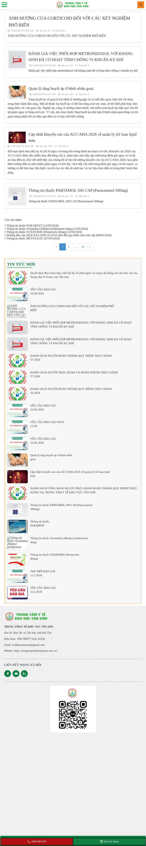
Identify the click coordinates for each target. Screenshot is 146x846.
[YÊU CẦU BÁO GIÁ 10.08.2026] (17, 294)
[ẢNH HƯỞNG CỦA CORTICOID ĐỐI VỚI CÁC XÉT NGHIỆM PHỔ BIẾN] (17, 311)
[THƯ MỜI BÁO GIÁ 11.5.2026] (17, 576)
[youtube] (16, 673)
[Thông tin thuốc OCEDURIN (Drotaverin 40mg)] (17, 559)
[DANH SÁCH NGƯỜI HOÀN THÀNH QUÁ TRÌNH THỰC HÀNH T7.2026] (17, 360)
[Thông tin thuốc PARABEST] (17, 526)
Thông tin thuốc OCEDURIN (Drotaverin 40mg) (44, 232)
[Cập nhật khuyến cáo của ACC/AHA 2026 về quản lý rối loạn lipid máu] (17, 477)
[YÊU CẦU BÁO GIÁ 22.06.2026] (17, 410)
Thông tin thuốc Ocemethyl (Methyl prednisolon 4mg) (47, 228)
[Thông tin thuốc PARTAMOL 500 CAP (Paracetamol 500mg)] (17, 510)
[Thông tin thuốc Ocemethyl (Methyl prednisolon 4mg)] (17, 543)
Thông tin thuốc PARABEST (32, 225)
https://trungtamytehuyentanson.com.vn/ (35, 650)
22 (82, 246)
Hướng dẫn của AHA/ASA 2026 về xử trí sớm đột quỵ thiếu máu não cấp (59, 235)
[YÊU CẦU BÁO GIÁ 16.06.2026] (17, 443)
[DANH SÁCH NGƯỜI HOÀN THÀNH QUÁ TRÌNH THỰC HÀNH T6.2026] (17, 394)
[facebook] (7, 673)
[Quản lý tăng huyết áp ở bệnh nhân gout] (17, 460)
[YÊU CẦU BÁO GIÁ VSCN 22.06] (17, 427)
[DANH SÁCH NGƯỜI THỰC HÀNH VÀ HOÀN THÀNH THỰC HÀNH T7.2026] (17, 377)
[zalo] (24, 673)
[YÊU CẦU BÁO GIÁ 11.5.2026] (17, 593)
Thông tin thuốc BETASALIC (33, 238)
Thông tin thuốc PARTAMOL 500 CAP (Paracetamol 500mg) (78, 190)
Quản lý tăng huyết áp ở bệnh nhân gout (61, 88)
